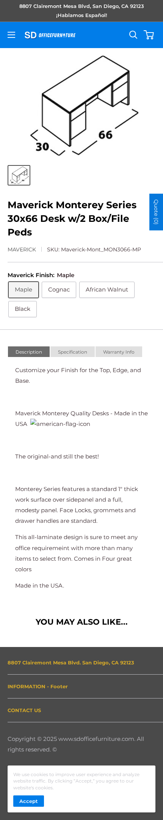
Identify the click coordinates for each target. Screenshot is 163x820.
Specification (72, 352)
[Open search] (133, 35)
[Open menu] (11, 35)
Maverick (22, 249)
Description (29, 352)
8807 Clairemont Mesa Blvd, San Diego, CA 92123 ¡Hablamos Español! (81, 10)
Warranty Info (119, 352)
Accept (28, 801)
